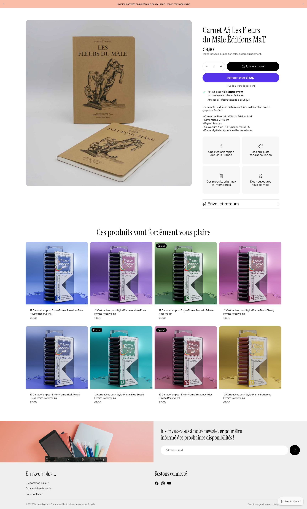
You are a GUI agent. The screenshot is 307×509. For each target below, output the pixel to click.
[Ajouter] (82, 299)
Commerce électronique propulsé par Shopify (72, 504)
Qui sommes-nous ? (37, 482)
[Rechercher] (264, 14)
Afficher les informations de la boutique (229, 99)
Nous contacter (34, 494)
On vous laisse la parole (38, 488)
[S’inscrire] (295, 450)
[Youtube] (169, 483)
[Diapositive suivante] (303, 4)
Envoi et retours (223, 203)
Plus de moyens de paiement (241, 86)
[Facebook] (157, 483)
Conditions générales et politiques (264, 504)
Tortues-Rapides (41, 504)
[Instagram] (163, 483)
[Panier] (279, 14)
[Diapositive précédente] (4, 4)
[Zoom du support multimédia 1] (109, 103)
